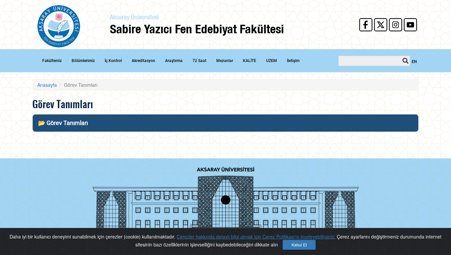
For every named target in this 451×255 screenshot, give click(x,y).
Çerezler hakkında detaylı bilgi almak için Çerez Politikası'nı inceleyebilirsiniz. (256, 236)
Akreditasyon (143, 60)
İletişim (293, 60)
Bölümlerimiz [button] (83, 60)
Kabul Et (299, 244)
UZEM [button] (271, 60)
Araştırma (174, 60)
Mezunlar (224, 60)
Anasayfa (47, 84)
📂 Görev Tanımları (63, 122)
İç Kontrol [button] (113, 60)
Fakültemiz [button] (52, 60)
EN (414, 61)
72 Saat (199, 60)
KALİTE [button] (249, 60)
